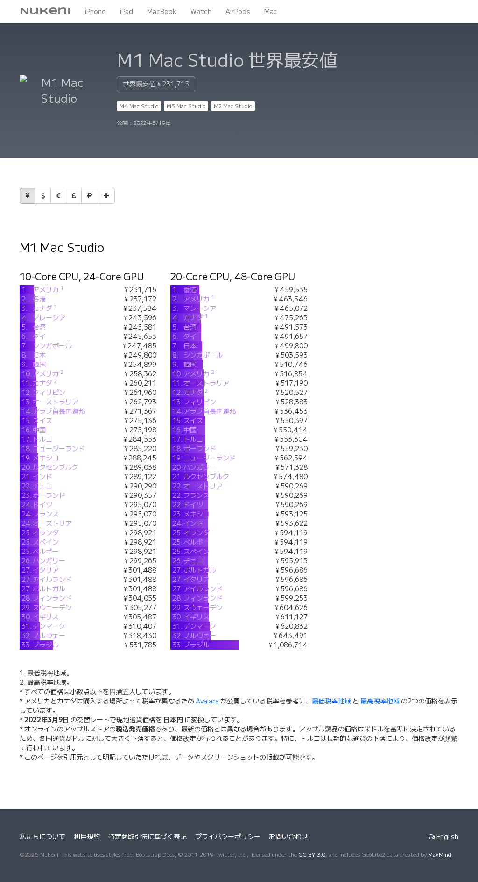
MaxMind (439, 854)
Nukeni (45, 11)
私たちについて (42, 836)
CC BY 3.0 (311, 854)
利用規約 (87, 836)
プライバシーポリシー (227, 836)
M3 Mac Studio (186, 105)
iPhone (95, 11)
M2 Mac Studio (233, 105)
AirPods (237, 11)
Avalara (207, 701)
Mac (270, 11)
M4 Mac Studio (139, 105)
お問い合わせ (288, 836)
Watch (200, 11)
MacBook (161, 11)
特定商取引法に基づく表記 (147, 836)
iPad (126, 11)
